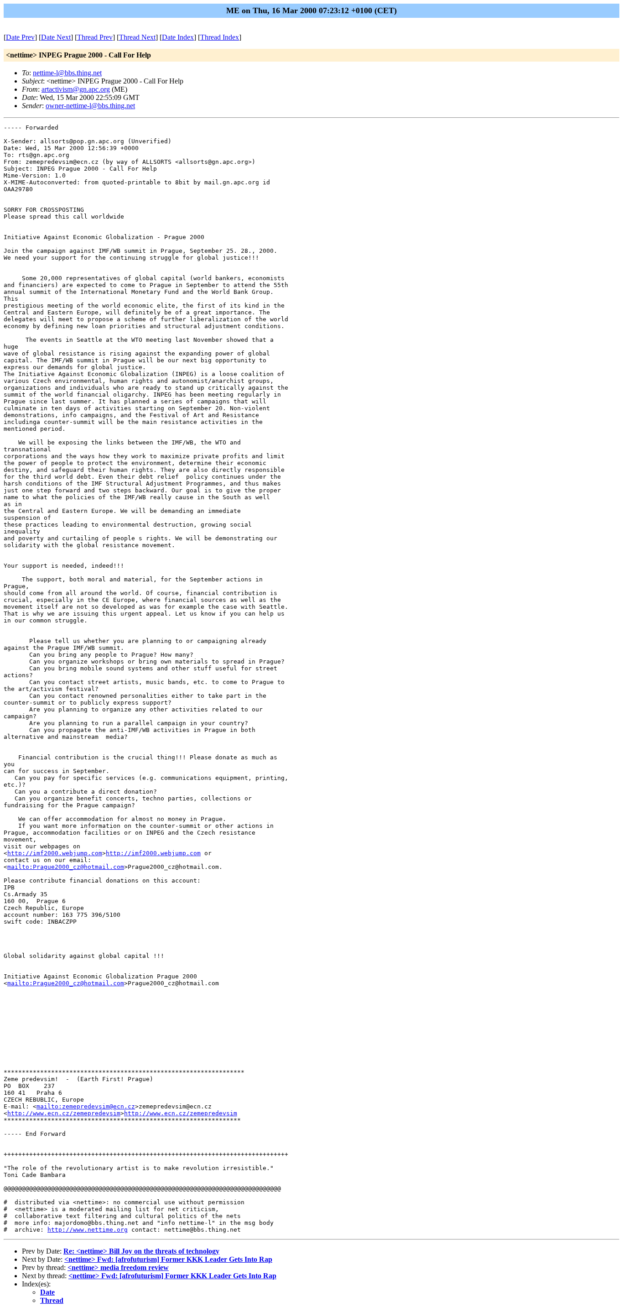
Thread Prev (95, 37)
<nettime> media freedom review (118, 1267)
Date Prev (20, 37)
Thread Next (137, 37)
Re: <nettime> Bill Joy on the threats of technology (141, 1251)
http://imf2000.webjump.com (54, 853)
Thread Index (219, 37)
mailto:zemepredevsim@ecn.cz (85, 1106)
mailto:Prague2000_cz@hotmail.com (65, 866)
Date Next (56, 37)
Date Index (178, 37)
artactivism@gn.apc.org (76, 89)
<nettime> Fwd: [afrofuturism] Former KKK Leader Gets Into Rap (168, 1259)
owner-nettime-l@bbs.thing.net (90, 106)
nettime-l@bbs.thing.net (67, 73)
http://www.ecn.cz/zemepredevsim (63, 1113)
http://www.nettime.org (87, 1229)
